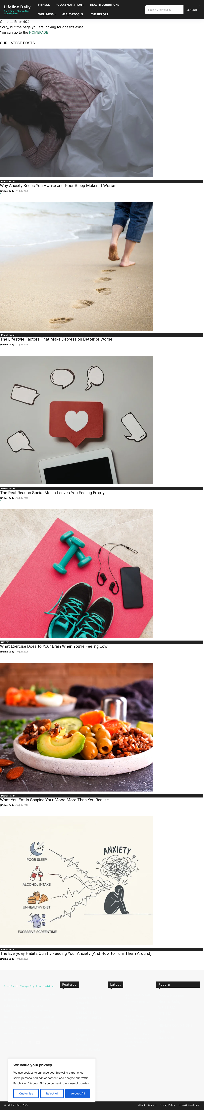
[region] (52, 1080)
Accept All (78, 1093)
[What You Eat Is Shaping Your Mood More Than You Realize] (102, 727)
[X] (30, 1043)
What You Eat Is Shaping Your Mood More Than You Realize (54, 799)
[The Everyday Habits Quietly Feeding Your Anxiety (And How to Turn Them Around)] (102, 880)
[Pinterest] (22, 1043)
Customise (26, 1093)
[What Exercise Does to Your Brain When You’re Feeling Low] (102, 573)
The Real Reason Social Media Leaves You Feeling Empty (52, 492)
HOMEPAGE (38, 32)
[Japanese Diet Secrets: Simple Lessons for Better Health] (66, 1000)
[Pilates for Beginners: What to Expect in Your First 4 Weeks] (66, 1032)
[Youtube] (38, 1043)
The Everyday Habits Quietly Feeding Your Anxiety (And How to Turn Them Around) (76, 953)
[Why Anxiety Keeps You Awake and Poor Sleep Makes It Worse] (102, 113)
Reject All (52, 1093)
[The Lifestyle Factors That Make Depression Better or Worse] (102, 266)
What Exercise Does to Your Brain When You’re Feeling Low (54, 646)
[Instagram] (14, 1043)
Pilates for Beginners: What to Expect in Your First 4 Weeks (89, 1039)
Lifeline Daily (7, 190)
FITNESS (5, 642)
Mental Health (8, 181)
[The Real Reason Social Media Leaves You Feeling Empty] (102, 420)
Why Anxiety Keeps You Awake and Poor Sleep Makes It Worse (57, 185)
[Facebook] (6, 1043)
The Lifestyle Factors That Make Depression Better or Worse (56, 339)
